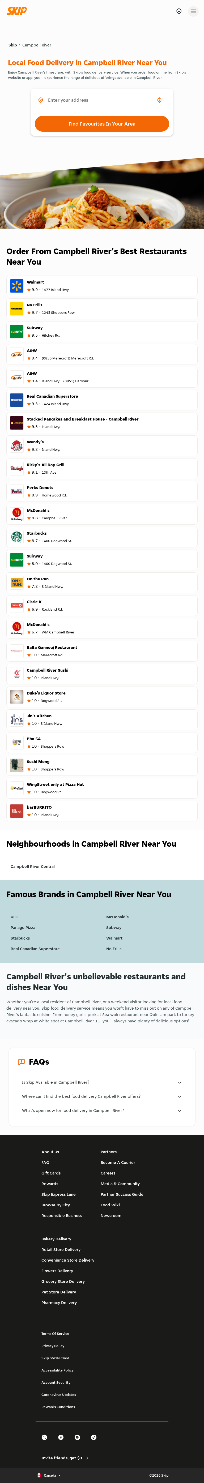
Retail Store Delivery (60, 1249)
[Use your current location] (159, 100)
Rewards (49, 1183)
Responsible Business (61, 1215)
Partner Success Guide (122, 1194)
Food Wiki (110, 1205)
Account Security (55, 1382)
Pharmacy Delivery (59, 1302)
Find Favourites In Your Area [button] (102, 123)
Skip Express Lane (58, 1194)
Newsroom (111, 1215)
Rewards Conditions (58, 1406)
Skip (12, 45)
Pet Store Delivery (58, 1292)
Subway (113, 927)
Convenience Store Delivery (67, 1260)
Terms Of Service (55, 1333)
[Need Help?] (179, 11)
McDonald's (117, 917)
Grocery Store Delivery (63, 1281)
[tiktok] (95, 1442)
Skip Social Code (55, 1358)
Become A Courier (118, 1162)
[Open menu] (193, 11)
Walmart (114, 938)
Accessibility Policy (57, 1370)
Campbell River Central (33, 866)
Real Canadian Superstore (35, 948)
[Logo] (18, 11)
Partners (109, 1152)
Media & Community (120, 1183)
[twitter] (45, 1442)
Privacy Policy (52, 1345)
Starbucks (20, 938)
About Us (50, 1152)
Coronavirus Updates (58, 1394)
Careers (108, 1173)
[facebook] (62, 1442)
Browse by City (55, 1205)
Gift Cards (51, 1173)
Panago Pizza (23, 927)
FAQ (45, 1162)
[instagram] (78, 1442)
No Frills (113, 948)
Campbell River (36, 45)
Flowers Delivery (57, 1271)
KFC (14, 917)
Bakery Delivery (56, 1239)
